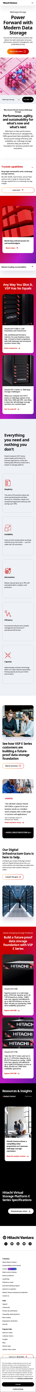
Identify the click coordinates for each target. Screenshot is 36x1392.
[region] (18, 1375)
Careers (4, 1269)
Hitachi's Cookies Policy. (25, 1378)
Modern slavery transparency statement (15, 1292)
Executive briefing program (11, 1286)
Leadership (5, 1279)
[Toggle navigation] (32, 3)
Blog (3, 1343)
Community (6, 1307)
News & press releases (9, 1272)
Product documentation (9, 1311)
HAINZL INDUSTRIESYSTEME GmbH (19, 832)
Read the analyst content (16, 1156)
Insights (5, 1339)
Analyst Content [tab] (9, 1096)
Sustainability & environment (11, 1265)
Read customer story (13, 823)
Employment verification (10, 1321)
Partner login (6, 1346)
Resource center (7, 1333)
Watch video (10, 248)
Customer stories (7, 1336)
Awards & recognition (9, 1289)
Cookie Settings (18, 1389)
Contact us (5, 1296)
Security (4, 1324)
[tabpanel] (18, 1138)
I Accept (18, 1384)
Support (4, 1304)
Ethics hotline (6, 1317)
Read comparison (10, 348)
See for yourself (10, 409)
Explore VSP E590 (10, 1011)
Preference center (7, 1282)
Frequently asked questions (11, 1314)
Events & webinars (8, 1275)
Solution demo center (9, 1349)
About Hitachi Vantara (9, 1262)
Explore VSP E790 (10, 1074)
